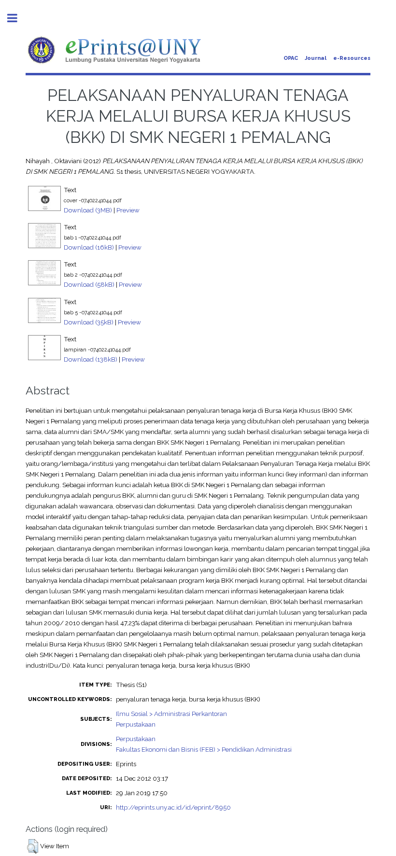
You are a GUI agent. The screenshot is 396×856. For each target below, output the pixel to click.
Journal (315, 58)
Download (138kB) (90, 359)
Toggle (17, 18)
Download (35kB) (88, 322)
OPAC (290, 58)
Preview (128, 210)
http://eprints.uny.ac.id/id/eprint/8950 (173, 807)
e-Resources (351, 58)
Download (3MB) (88, 210)
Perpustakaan (136, 724)
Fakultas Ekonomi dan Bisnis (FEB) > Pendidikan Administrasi (204, 749)
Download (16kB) (89, 247)
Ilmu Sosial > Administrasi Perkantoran (171, 713)
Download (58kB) (89, 284)
